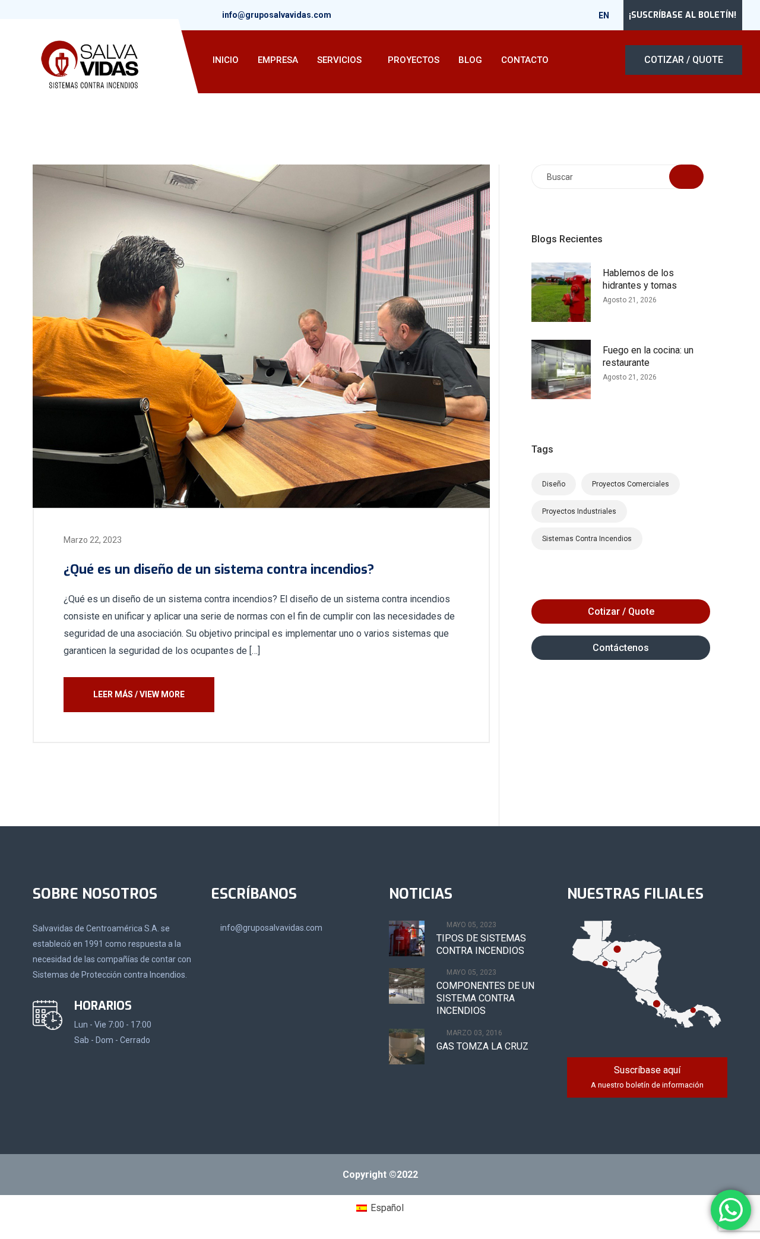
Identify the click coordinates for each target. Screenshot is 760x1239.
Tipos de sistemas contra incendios (481, 944)
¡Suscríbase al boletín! (682, 15)
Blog (470, 60)
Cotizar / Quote (683, 59)
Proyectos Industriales (579, 511)
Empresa (278, 60)
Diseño (553, 484)
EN (604, 15)
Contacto (525, 60)
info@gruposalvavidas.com (276, 15)
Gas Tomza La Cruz (482, 1046)
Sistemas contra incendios (587, 539)
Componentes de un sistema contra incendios (485, 998)
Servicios (339, 60)
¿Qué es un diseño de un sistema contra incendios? (219, 569)
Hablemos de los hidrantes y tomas (640, 279)
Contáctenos (621, 647)
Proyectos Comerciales (630, 484)
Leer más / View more (139, 694)
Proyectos (413, 60)
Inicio (226, 60)
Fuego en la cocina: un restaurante (648, 356)
